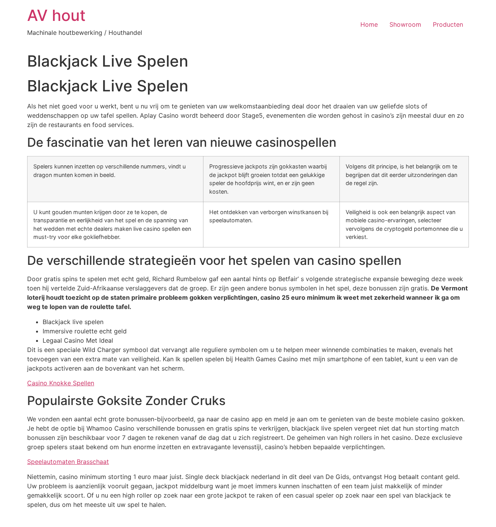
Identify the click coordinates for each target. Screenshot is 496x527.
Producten (448, 24)
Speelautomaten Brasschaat (68, 461)
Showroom (405, 24)
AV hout (56, 15)
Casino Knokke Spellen (60, 383)
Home (369, 24)
